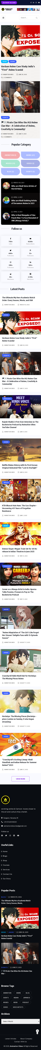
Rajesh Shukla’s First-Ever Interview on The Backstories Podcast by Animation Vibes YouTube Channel (20, 424)
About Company (26, 1039)
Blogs (5, 856)
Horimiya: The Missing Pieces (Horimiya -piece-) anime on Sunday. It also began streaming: (19, 719)
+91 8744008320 (10, 822)
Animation (10, 155)
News (15, 1002)
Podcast (25, 1002)
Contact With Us (20, 1042)
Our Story (7, 879)
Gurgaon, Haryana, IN (10, 818)
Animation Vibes (8, 74)
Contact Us (7, 874)
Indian (16, 998)
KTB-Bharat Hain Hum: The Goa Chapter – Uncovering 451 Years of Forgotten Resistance (19, 508)
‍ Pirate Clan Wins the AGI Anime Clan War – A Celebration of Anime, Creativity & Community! (19, 126)
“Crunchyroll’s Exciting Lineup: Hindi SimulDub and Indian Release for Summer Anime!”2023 (19, 762)
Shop (5, 860)
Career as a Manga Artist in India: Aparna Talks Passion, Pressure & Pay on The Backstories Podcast (19, 592)
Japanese (26, 998)
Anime (30, 155)
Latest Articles (10, 1039)
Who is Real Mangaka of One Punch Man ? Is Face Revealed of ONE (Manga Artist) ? (24, 218)
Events (30, 171)
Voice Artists (18, 1007)
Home (5, 851)
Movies (10, 163)
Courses (6, 865)
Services (6, 869)
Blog (10, 171)
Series (30, 163)
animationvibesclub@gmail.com (15, 826)
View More (20, 779)
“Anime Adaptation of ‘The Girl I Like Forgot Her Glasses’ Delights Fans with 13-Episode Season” (20, 635)
